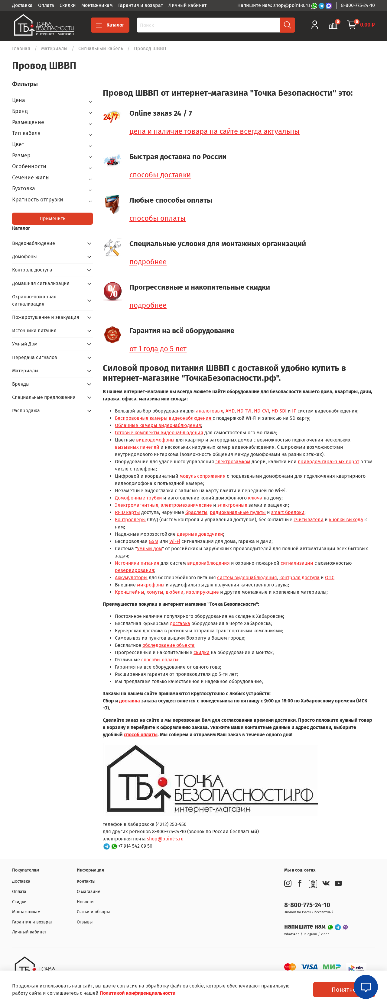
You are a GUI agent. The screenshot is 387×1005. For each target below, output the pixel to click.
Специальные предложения (44, 397)
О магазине (88, 891)
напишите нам (305, 926)
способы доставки (160, 175)
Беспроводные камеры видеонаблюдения (164, 418)
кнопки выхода (346, 519)
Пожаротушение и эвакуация (45, 317)
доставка (180, 623)
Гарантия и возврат (140, 5)
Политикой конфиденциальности (137, 993)
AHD (230, 411)
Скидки (68, 5)
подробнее (148, 262)
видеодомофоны (155, 440)
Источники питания (137, 563)
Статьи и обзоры (93, 911)
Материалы (54, 48)
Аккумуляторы (131, 577)
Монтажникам (97, 5)
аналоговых (209, 411)
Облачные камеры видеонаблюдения (158, 425)
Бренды (21, 384)
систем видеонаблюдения (247, 577)
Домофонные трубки (138, 498)
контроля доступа (299, 577)
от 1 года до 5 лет (158, 349)
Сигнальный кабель (100, 48)
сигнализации (297, 563)
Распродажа (26, 410)
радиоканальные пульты (238, 512)
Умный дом (149, 548)
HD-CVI (261, 411)
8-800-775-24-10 (358, 5)
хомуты (155, 592)
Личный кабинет (187, 5)
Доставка (22, 5)
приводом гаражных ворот (328, 461)
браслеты (196, 512)
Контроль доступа (32, 270)
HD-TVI (244, 411)
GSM (153, 541)
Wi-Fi (174, 541)
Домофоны (24, 256)
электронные (232, 505)
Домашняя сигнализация (41, 283)
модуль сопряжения (202, 476)
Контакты (86, 881)
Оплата (46, 5)
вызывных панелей (137, 447)
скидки (202, 652)
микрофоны (150, 585)
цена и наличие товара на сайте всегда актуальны (214, 131)
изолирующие (202, 592)
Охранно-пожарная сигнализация (34, 300)
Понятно (344, 989)
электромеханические (186, 505)
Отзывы (85, 922)
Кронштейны (129, 592)
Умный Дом (24, 344)
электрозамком (232, 461)
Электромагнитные (136, 505)
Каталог (115, 25)
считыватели (309, 519)
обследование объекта (168, 645)
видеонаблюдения (208, 563)
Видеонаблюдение (33, 243)
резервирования (134, 570)
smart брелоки (287, 512)
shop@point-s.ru (165, 839)
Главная (21, 48)
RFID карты (127, 512)
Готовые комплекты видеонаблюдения (159, 432)
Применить (52, 218)
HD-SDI (279, 411)
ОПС (329, 577)
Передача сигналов (34, 357)
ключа (255, 498)
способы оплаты (157, 218)
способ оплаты (141, 734)
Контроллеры (130, 519)
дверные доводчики (200, 534)
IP (294, 411)
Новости (85, 901)
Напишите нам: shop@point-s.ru (274, 5)
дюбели (175, 592)
